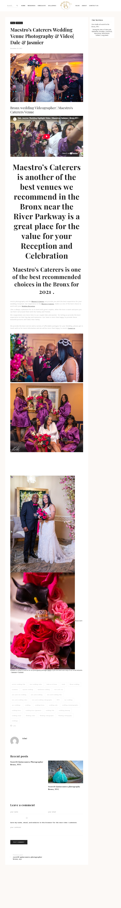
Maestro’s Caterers (37, 301)
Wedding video (30, 715)
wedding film (50, 710)
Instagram (14, 672)
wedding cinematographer (70, 705)
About (84, 5)
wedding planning (64, 710)
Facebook (20, 672)
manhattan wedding (44, 689)
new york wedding (36, 694)
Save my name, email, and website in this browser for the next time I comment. (43, 822)
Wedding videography (65, 715)
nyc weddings (16, 705)
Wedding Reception (28, 306)
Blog (78, 5)
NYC (58, 700)
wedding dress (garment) (33, 710)
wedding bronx (39, 705)
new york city (58, 689)
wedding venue (16, 715)
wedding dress (16, 710)
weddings (15, 721)
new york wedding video (19, 700)
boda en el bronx (52, 684)
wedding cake (53, 705)
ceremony (15, 689)
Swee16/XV (42, 5)
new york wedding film (54, 694)
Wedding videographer (47, 715)
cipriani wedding (28, 689)
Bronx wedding (74, 684)
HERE (49, 670)
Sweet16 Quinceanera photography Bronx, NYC (64, 788)
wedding (27, 705)
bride (63, 684)
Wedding (19, 23)
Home (23, 5)
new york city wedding (19, 694)
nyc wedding (68, 700)
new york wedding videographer (42, 700)
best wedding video (36, 684)
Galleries (52, 5)
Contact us (93, 5)
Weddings (31, 5)
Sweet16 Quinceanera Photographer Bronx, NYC (26, 763)
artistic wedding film (18, 684)
